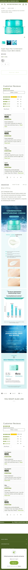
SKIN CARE (11, 8)
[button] (6, 97)
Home (3, 8)
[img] (14, 119)
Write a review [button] (14, 92)
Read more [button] (7, 143)
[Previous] (3, 26)
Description (5, 184)
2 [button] (10, 177)
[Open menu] (2, 4)
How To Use (15, 184)
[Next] (24, 26)
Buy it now (14, 79)
